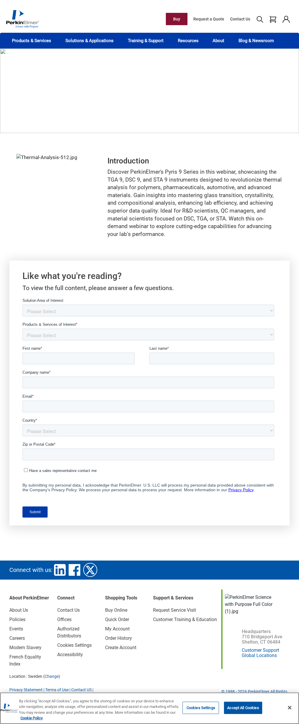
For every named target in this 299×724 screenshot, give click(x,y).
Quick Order (117, 619)
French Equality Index (25, 660)
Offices (64, 619)
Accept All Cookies (243, 708)
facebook (74, 570)
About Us (18, 610)
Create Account (120, 647)
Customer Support (260, 650)
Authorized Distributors (69, 632)
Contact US (81, 689)
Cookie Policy (31, 718)
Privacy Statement (26, 689)
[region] (149, 708)
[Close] (289, 707)
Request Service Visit (174, 610)
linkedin (60, 570)
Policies (17, 619)
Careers (17, 638)
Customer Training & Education (185, 619)
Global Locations (259, 655)
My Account (117, 629)
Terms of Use (57, 689)
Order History (118, 638)
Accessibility (70, 654)
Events (16, 629)
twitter (90, 570)
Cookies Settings (201, 708)
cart (273, 19)
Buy (176, 19)
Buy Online (116, 610)
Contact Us (240, 19)
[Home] (22, 18)
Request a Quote (208, 19)
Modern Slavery (25, 647)
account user (286, 19)
